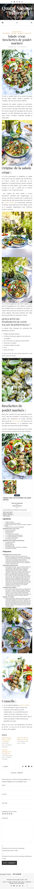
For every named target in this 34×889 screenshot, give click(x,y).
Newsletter (28, 882)
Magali (6, 766)
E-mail (4, 794)
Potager (9, 882)
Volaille (28, 33)
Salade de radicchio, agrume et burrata (23, 738)
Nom (4, 785)
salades (21, 33)
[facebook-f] (11, 2)
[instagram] (17, 2)
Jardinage (15, 882)
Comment (5, 818)
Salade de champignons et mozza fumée (6, 751)
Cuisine (14, 33)
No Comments (22, 47)
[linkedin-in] (19, 2)
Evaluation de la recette (9, 811)
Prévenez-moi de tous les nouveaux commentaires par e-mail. (13, 849)
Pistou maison (16, 421)
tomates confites (23, 705)
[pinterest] (14, 2)
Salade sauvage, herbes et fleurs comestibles (6, 739)
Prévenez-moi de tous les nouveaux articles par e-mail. (17, 857)
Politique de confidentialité (16, 883)
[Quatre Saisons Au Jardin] (17, 12)
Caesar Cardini (9, 202)
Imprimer (17, 495)
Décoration (21, 882)
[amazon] (22, 2)
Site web (4, 803)
